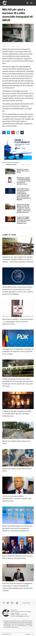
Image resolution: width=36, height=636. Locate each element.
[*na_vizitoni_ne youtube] (17, 603)
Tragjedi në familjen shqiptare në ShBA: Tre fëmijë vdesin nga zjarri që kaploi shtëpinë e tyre (23, 220)
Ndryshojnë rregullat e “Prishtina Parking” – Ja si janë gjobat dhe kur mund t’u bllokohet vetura (24, 181)
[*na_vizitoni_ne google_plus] (12, 603)
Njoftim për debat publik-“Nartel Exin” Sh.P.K (23, 171)
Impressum (26, 603)
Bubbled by (27, 634)
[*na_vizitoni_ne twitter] (8, 603)
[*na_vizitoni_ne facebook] (4, 603)
